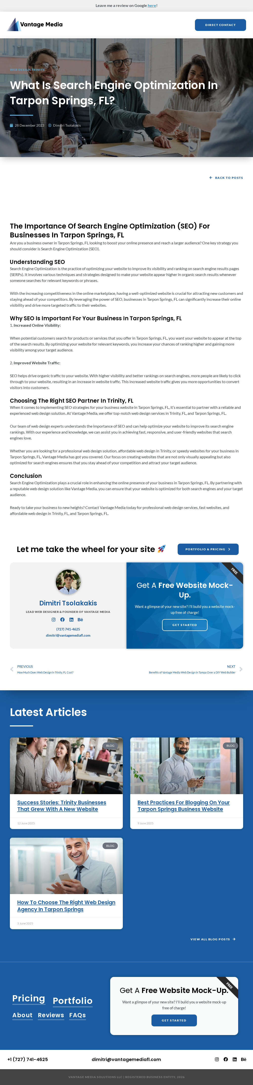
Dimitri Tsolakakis (68, 603)
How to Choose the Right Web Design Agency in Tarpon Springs (66, 906)
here (152, 5)
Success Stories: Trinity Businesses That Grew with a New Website (61, 806)
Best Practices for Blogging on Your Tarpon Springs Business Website (184, 806)
